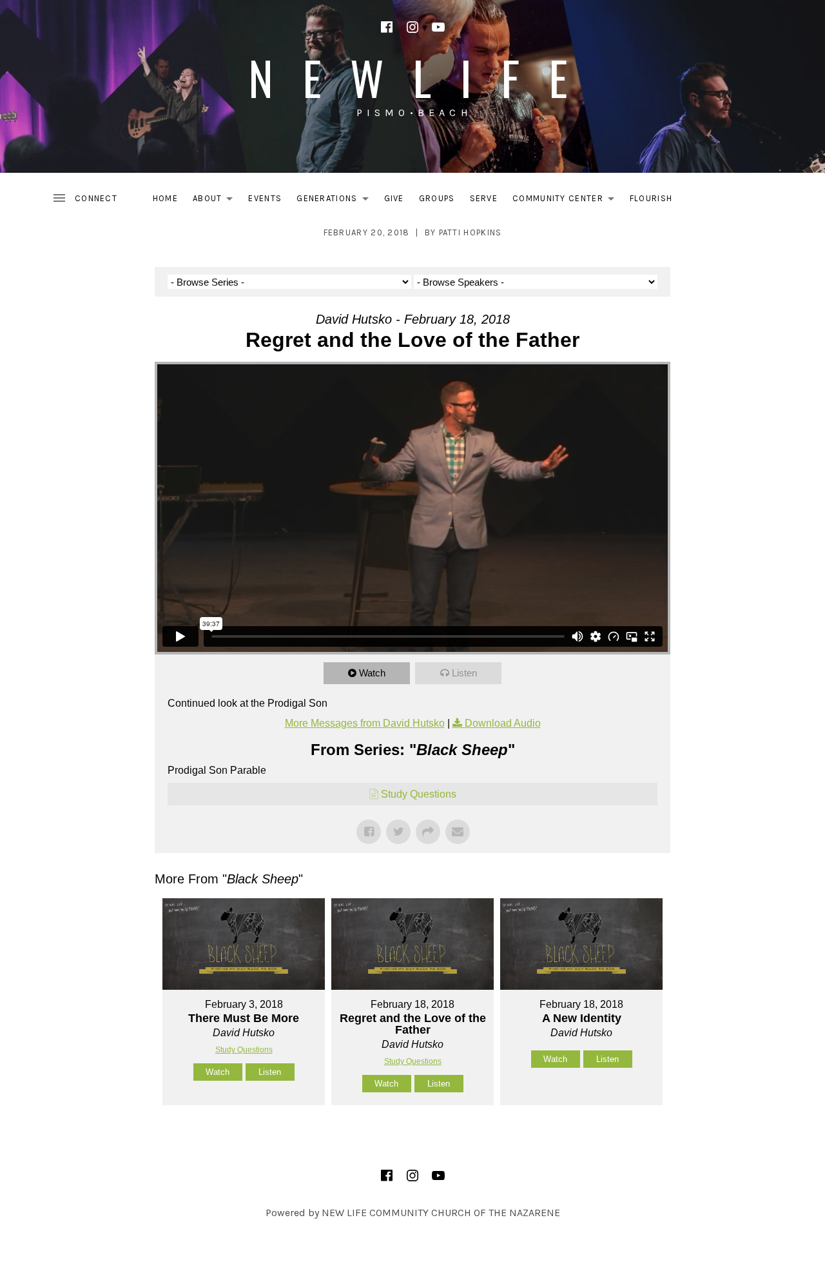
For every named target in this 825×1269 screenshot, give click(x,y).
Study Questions (418, 794)
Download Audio (503, 723)
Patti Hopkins (470, 232)
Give (394, 198)
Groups (437, 198)
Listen (464, 672)
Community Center (566, 200)
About (216, 200)
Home (165, 198)
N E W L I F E (412, 77)
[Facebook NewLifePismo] (386, 27)
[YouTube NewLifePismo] (438, 27)
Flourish (651, 198)
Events (265, 198)
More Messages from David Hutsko (365, 723)
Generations (335, 200)
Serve (484, 198)
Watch (372, 672)
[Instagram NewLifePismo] (412, 27)
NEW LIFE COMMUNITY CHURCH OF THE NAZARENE (441, 1212)
